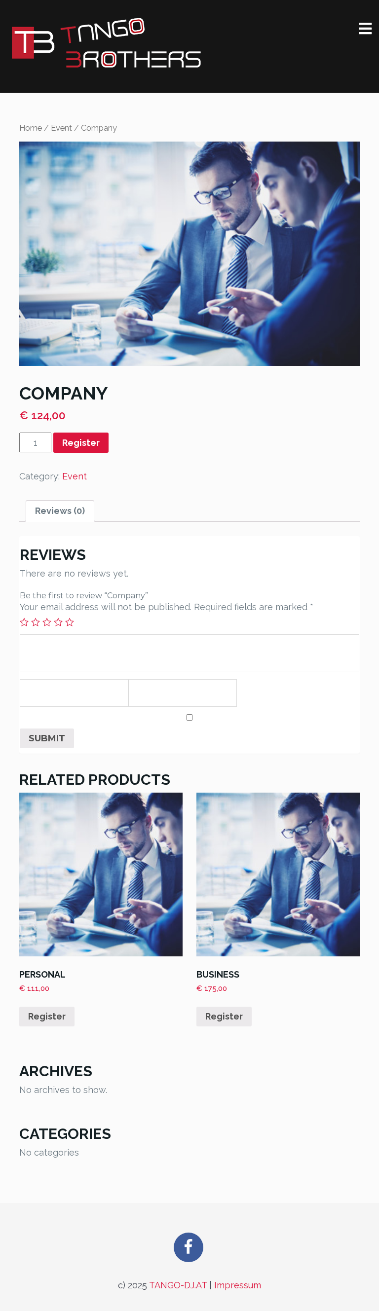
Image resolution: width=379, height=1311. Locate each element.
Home (30, 128)
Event (61, 128)
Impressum (237, 1285)
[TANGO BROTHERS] (107, 43)
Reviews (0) (60, 511)
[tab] (60, 511)
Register (81, 442)
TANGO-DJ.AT (178, 1285)
